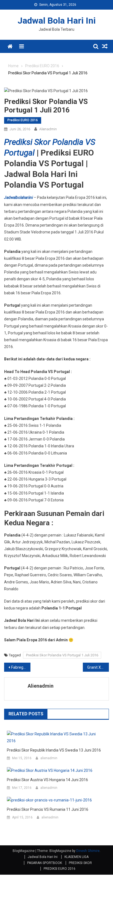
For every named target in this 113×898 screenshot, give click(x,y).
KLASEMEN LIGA (76, 857)
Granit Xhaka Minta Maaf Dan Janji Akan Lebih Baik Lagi (98, 667)
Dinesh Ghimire (88, 851)
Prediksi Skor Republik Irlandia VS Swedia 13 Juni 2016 (54, 750)
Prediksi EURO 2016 (22, 120)
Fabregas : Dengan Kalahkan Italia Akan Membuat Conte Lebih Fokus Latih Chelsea (20, 667)
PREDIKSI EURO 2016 (59, 869)
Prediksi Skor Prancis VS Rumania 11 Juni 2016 (47, 809)
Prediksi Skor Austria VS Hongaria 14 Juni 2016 (47, 780)
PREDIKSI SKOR (80, 863)
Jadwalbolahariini (18, 197)
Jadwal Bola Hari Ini (57, 20)
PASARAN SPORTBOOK (44, 863)
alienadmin (48, 129)
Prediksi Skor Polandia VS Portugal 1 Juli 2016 (62, 655)
